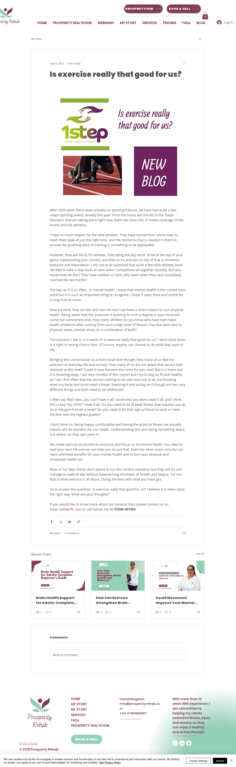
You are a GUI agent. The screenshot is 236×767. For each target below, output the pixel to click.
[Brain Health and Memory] (118, 576)
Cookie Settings (198, 761)
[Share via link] (78, 521)
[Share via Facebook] (51, 521)
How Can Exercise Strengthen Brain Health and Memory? (115, 600)
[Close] (231, 760)
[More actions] (184, 63)
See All (200, 554)
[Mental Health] (177, 576)
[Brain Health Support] (58, 576)
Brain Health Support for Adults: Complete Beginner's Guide (55, 600)
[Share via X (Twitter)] (60, 521)
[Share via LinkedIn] (69, 521)
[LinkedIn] (182, 743)
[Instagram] (175, 743)
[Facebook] (189, 743)
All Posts (36, 39)
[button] (205, 15)
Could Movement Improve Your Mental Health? (175, 600)
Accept (220, 761)
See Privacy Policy (110, 762)
